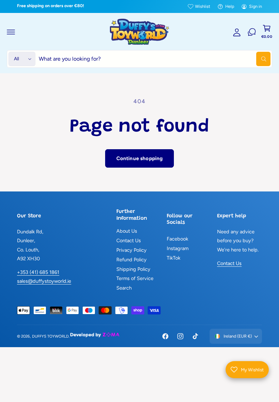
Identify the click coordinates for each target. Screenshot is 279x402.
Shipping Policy (133, 269)
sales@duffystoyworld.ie (44, 281)
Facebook (177, 239)
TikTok (173, 258)
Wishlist (202, 6)
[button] (10, 32)
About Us (126, 231)
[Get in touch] (251, 32)
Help (229, 6)
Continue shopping (139, 158)
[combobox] (154, 59)
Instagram (177, 248)
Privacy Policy (131, 250)
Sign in (255, 6)
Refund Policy (131, 260)
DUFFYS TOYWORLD (50, 336)
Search (124, 288)
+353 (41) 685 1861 (38, 272)
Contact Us (128, 240)
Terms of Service (134, 278)
